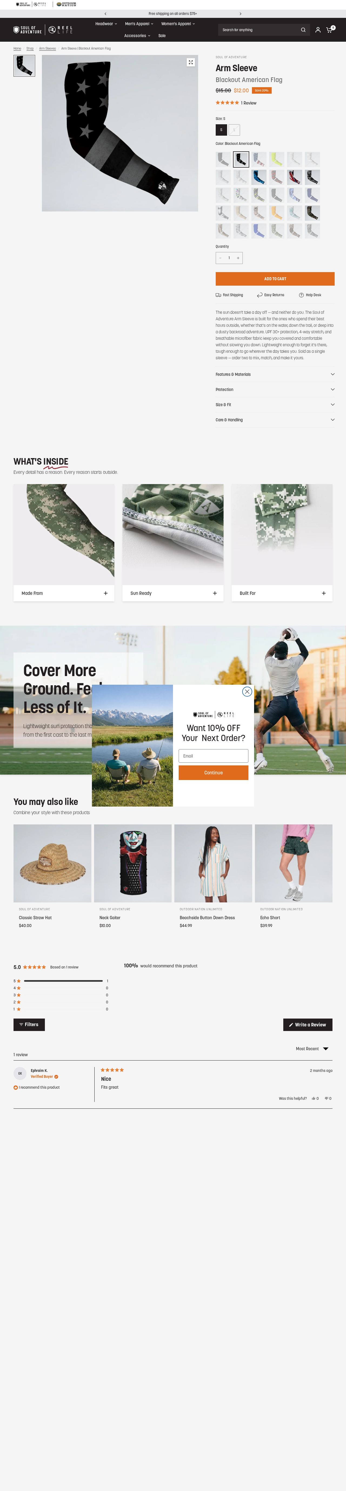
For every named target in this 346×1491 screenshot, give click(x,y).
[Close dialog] (247, 691)
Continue (213, 772)
